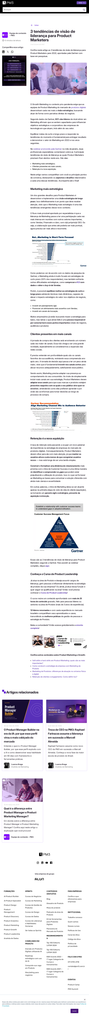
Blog (48, 899)
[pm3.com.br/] (44, 854)
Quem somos (73, 922)
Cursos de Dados (32, 916)
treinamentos (52, 977)
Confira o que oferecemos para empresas (75, 899)
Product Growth (10, 930)
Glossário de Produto (55, 903)
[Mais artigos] (5, 35)
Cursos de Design (32, 912)
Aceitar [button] (74, 1011)
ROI (78, 282)
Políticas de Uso (74, 930)
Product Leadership (12, 934)
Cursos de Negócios (33, 896)
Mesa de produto (53, 908)
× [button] (84, 999)
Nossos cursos (73, 926)
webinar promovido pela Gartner (47, 149)
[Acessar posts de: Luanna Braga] (7, 765)
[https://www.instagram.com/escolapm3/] (37, 862)
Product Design (10, 905)
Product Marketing (11, 925)
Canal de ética (73, 935)
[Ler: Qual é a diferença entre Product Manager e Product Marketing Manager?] (22, 790)
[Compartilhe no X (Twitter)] (8, 52)
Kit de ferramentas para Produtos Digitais (54, 921)
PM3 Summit (73, 989)
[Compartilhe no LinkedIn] (3, 52)
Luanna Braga (17, 764)
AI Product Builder (11, 896)
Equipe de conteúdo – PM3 (22, 837)
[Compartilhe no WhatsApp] (12, 52)
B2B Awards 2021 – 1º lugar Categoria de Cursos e (55, 971)
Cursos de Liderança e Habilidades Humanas (33, 923)
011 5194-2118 (73, 962)
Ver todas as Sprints (33, 930)
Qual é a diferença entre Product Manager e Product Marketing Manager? (20, 812)
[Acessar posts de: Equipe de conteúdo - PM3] (7, 837)
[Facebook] (51, 863)
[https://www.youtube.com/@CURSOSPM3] (46, 862)
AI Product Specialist (12, 901)
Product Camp (74, 985)
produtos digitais (78, 107)
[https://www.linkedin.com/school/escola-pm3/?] (42, 862)
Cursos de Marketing (33, 901)
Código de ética (74, 939)
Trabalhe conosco (75, 917)
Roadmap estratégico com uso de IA (33, 958)
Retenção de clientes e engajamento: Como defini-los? (54, 677)
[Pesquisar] (84, 9)
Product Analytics (11, 921)
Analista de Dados (11, 938)
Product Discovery (11, 916)
